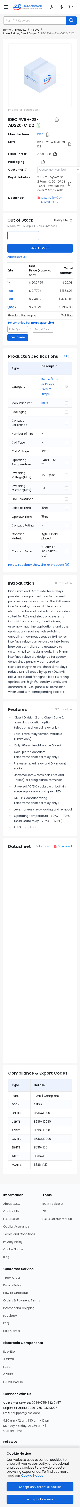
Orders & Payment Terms (21, 1300)
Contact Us (11, 1211)
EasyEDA (9, 1352)
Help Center (11, 1331)
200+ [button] (11, 291)
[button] (6, 7)
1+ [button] (8, 283)
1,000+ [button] (11, 307)
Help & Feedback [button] (20, 565)
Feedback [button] (10, 1316)
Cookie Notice (13, 1249)
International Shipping (18, 1308)
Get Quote (18, 337)
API (44, 1211)
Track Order (11, 1278)
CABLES (8, 1374)
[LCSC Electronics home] (27, 7)
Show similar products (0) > (52, 565)
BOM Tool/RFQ (52, 1204)
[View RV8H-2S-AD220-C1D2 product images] (40, 75)
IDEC (40, 134)
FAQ (6, 1323)
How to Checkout (15, 1293)
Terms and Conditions (19, 1234)
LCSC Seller (11, 1219)
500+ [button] (11, 299)
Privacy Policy (13, 1242)
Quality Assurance (16, 1226)
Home (7, 29)
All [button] (65, 356)
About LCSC (11, 1204)
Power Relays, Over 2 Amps (19, 33)
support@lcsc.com (26, 1413)
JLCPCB (8, 1359)
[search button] (71, 20)
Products (20, 29)
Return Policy (12, 1285)
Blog (6, 1257)
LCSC (7, 1367)
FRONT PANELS (13, 1382)
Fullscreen (43, 846)
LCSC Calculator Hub (57, 1219)
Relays (35, 29)
